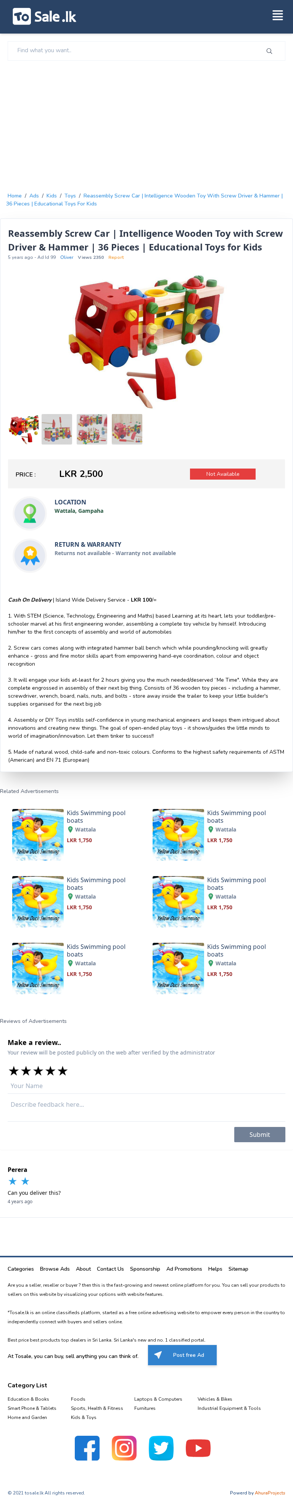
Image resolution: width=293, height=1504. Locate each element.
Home (15, 195)
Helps (215, 1269)
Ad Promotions (184, 1269)
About (83, 1269)
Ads (34, 195)
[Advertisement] (146, 124)
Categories (21, 1269)
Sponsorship (145, 1269)
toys (70, 195)
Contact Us (110, 1269)
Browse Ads (55, 1269)
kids (52, 195)
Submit (260, 1134)
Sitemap (238, 1269)
